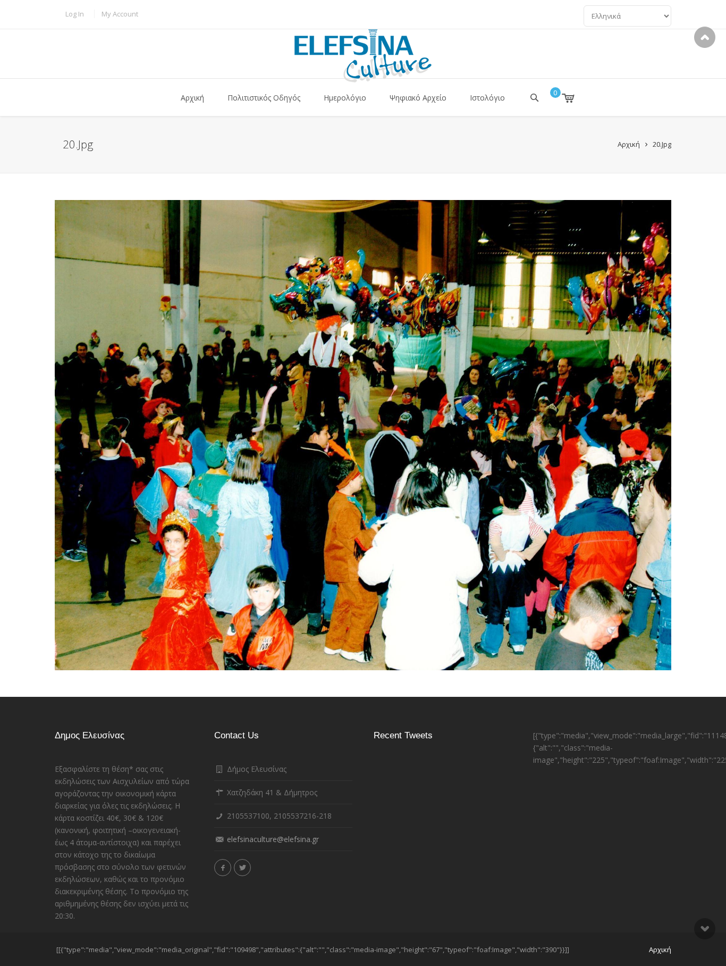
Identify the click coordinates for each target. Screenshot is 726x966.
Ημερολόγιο (345, 98)
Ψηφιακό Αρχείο (418, 98)
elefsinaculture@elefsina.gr (273, 839)
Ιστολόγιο (487, 98)
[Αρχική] (363, 55)
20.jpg (662, 144)
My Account (120, 14)
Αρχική (192, 98)
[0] (560, 97)
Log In (74, 14)
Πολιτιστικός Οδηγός (263, 98)
